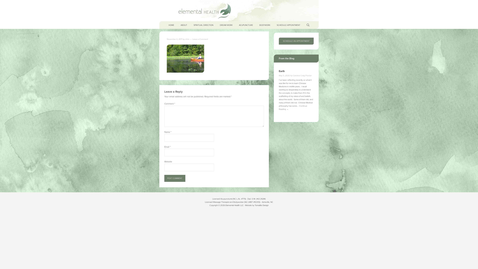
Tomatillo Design (262, 205)
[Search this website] (308, 25)
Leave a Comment (200, 39)
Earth (282, 71)
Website (168, 161)
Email (167, 146)
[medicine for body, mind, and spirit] (239, 10)
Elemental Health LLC (234, 205)
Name (167, 132)
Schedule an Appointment (296, 41)
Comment (169, 103)
